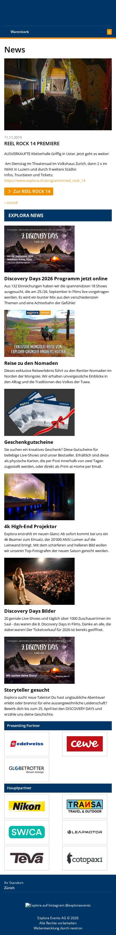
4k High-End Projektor (30, 526)
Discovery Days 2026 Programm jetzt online (56, 278)
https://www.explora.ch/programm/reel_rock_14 (44, 180)
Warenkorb (20, 31)
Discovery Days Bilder (30, 611)
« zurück (11, 202)
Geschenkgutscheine (28, 442)
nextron (76, 928)
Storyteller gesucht (26, 690)
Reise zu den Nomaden (31, 363)
